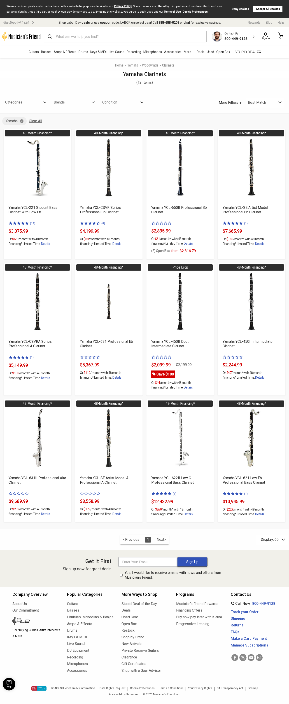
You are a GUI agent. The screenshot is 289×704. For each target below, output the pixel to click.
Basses (46, 52)
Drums (83, 52)
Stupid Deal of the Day (139, 604)
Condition (109, 102)
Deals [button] (201, 52)
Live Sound (116, 52)
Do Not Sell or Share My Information (73, 688)
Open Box (129, 624)
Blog (269, 22)
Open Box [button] (223, 52)
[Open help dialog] (9, 684)
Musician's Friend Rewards (197, 604)
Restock (128, 630)
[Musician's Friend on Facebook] (235, 657)
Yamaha (132, 65)
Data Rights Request (113, 688)
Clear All (35, 121)
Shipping (238, 618)
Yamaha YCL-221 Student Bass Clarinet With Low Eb (33, 209)
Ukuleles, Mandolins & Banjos (90, 617)
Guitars (34, 52)
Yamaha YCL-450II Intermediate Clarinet (248, 343)
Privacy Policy (123, 6)
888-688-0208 (168, 22)
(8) (103, 223)
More (187, 52)
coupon (105, 22)
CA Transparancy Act (230, 688)
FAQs (235, 632)
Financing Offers (189, 610)
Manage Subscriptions (249, 645)
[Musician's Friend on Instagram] (259, 657)
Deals (126, 610)
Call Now (252, 603)
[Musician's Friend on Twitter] (243, 657)
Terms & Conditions (171, 688)
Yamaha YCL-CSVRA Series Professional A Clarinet (30, 343)
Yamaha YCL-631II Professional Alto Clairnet (37, 480)
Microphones (152, 52)
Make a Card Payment (249, 638)
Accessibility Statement (124, 694)
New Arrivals (131, 644)
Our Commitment (25, 610)
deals (86, 22)
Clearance (129, 657)
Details (45, 244)
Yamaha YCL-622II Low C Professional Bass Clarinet (172, 480)
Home (119, 65)
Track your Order (245, 612)
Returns (237, 625)
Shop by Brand (132, 637)
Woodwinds (150, 65)
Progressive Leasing (192, 624)
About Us (19, 604)
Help (281, 22)
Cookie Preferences (195, 11)
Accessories (173, 52)
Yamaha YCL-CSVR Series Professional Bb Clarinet (100, 209)
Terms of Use (172, 11)
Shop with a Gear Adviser (141, 670)
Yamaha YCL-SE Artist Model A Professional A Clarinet (104, 480)
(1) (246, 223)
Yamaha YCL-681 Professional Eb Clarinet (106, 343)
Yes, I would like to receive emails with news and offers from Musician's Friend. (173, 575)
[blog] (36, 621)
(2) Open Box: (164, 251)
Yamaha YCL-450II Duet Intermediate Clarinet (170, 343)
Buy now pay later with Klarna (199, 617)
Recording (134, 52)
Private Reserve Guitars (140, 650)
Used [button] (210, 52)
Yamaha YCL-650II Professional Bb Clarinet (179, 209)
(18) (32, 223)
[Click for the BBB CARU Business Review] (39, 688)
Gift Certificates (133, 664)
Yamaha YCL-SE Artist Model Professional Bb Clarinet (245, 209)
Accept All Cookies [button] (268, 9)
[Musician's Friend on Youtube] (251, 657)
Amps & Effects (65, 52)
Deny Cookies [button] (240, 9)
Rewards (254, 22)
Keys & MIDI (98, 52)
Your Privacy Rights (200, 688)
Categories (14, 102)
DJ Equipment (78, 650)
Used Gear (129, 617)
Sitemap (253, 688)
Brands (59, 102)
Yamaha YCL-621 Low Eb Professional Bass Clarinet (244, 480)
